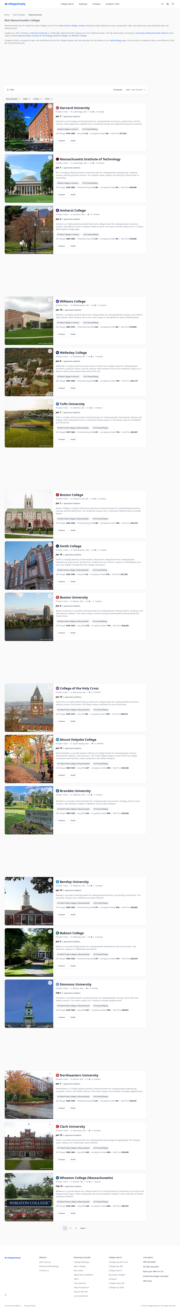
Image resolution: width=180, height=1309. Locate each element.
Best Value (78, 1270)
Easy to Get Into (81, 1291)
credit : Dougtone (43, 343)
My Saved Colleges (117, 1274)
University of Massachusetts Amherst (152, 33)
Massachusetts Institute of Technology (35, 35)
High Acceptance (81, 1287)
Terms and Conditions (13, 1306)
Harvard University (39, 33)
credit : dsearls (44, 639)
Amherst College (60, 35)
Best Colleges (80, 1266)
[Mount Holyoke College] (29, 759)
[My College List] (172, 3)
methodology (115, 40)
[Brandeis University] (29, 810)
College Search (115, 1270)
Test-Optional (80, 1283)
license (50, 150)
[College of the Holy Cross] (29, 708)
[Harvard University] (29, 127)
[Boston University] (29, 617)
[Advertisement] (76, 65)
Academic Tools (112, 4)
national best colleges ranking (71, 25)
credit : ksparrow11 (42, 1117)
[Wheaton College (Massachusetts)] (29, 1197)
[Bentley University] (29, 901)
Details (73, 141)
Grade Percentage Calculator (156, 1276)
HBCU (76, 1279)
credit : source (44, 588)
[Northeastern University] (29, 1094)
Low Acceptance (81, 1296)
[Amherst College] (29, 230)
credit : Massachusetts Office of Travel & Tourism (34, 252)
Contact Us (44, 1270)
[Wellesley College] (29, 372)
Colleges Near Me (116, 1283)
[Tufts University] (29, 423)
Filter (12, 89)
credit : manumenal (42, 201)
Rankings (83, 4)
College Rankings (81, 1262)
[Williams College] (29, 321)
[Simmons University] (29, 1004)
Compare (97, 4)
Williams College (79, 35)
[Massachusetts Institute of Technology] (29, 178)
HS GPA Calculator (151, 1266)
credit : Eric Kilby (43, 446)
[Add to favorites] (50, 106)
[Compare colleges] (167, 3)
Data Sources (45, 1262)
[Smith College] (29, 565)
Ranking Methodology (49, 1266)
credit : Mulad (44, 150)
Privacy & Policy (29, 1306)
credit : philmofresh (42, 1026)
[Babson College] (29, 952)
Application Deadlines (83, 1274)
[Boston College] (29, 514)
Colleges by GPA (116, 1266)
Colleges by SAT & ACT (118, 1262)
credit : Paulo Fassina (42, 975)
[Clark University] (29, 1146)
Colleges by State (116, 1287)
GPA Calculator (149, 1262)
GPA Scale (147, 1281)
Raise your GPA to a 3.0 (153, 1271)
